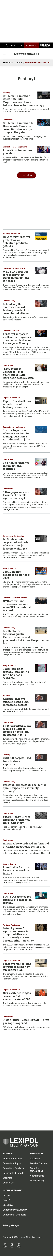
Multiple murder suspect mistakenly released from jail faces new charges (16, 544)
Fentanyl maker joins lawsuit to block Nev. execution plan (17, 967)
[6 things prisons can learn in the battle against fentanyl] (41, 491)
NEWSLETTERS (17, 45)
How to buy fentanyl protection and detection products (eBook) (16, 241)
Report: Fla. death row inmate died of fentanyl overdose (17, 404)
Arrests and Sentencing (13, 536)
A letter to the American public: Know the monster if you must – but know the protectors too (26, 637)
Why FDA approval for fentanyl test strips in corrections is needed (16, 276)
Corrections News (11, 331)
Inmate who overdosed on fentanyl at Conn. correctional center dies (26, 845)
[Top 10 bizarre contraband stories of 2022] (41, 571)
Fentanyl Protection (11, 233)
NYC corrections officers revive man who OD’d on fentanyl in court (17, 605)
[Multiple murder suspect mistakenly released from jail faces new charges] (41, 538)
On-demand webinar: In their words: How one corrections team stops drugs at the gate (18, 127)
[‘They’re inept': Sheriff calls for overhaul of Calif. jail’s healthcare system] (41, 368)
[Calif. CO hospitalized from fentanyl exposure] (41, 757)
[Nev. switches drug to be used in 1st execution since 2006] (41, 992)
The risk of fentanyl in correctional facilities (16, 465)
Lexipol (22, 1237)
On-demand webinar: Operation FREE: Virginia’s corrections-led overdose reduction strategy (23, 100)
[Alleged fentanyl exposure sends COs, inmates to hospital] (41, 698)
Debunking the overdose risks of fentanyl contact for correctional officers (16, 308)
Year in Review (9, 568)
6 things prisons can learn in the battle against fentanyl (16, 495)
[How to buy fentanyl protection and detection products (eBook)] (41, 236)
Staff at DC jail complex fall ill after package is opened (26, 1021)
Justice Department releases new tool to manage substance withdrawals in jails (16, 435)
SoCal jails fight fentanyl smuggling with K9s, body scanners (16, 673)
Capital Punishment (11, 398)
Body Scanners (9, 665)
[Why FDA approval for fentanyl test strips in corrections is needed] (41, 271)
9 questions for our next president (18, 151)
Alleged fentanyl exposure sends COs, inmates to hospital (16, 701)
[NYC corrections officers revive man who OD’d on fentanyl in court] (41, 600)
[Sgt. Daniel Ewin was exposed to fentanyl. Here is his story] (41, 815)
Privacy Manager (11, 1225)
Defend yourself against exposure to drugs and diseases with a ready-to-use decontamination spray (18, 934)
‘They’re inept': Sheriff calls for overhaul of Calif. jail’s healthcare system (18, 373)
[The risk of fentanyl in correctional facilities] (41, 462)
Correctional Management (15, 147)
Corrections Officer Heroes (15, 598)
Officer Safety (9, 301)
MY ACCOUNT (31, 45)
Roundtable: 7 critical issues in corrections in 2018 (17, 870)
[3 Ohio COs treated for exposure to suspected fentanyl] (41, 896)
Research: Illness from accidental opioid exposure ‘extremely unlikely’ (24, 788)
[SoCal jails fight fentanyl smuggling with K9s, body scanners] (41, 668)
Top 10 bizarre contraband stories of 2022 (17, 574)
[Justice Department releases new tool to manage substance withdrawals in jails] (41, 429)
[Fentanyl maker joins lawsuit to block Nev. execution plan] (41, 963)
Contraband (8, 120)
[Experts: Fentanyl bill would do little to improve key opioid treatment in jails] (41, 725)
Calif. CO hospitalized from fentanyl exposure (17, 761)
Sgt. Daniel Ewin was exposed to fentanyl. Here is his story (16, 819)
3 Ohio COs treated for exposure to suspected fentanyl (17, 899)
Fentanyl (6, 93)
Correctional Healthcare (14, 268)
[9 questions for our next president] (43, 149)
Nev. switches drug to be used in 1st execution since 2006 (17, 996)
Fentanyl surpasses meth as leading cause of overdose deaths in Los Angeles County (17, 338)
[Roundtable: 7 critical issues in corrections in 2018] (41, 866)
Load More (26, 175)
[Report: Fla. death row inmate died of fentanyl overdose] (41, 400)
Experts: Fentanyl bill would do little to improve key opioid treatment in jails (17, 730)
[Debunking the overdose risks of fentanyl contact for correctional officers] (41, 303)
